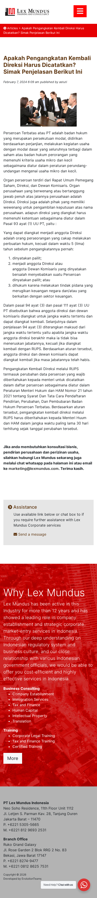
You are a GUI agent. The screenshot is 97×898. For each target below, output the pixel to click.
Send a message (31, 534)
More (12, 758)
